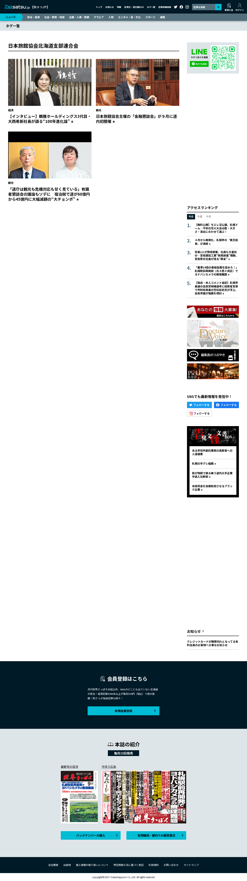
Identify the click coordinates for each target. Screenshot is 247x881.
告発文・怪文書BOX (134, 6)
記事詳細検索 (164, 6)
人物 (110, 17)
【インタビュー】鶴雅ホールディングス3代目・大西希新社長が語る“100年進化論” (49, 118)
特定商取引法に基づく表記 (128, 865)
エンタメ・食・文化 (129, 17)
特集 (119, 6)
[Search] (218, 7)
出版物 (67, 865)
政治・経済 (33, 17)
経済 (11, 110)
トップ (99, 6)
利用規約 (154, 865)
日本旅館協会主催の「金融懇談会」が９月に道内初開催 (136, 118)
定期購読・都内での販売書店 (156, 835)
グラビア (99, 17)
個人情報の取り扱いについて (92, 865)
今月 (208, 216)
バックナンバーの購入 (90, 835)
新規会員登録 (123, 711)
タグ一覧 (151, 6)
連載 (162, 17)
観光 (98, 110)
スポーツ (150, 17)
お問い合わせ (171, 865)
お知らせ (109, 6)
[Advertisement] (93, 242)
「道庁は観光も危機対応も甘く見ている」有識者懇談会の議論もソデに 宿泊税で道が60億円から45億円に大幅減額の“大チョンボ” (49, 194)
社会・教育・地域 (54, 17)
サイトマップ (191, 865)
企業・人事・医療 (79, 17)
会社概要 (53, 865)
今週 (199, 216)
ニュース (11, 17)
